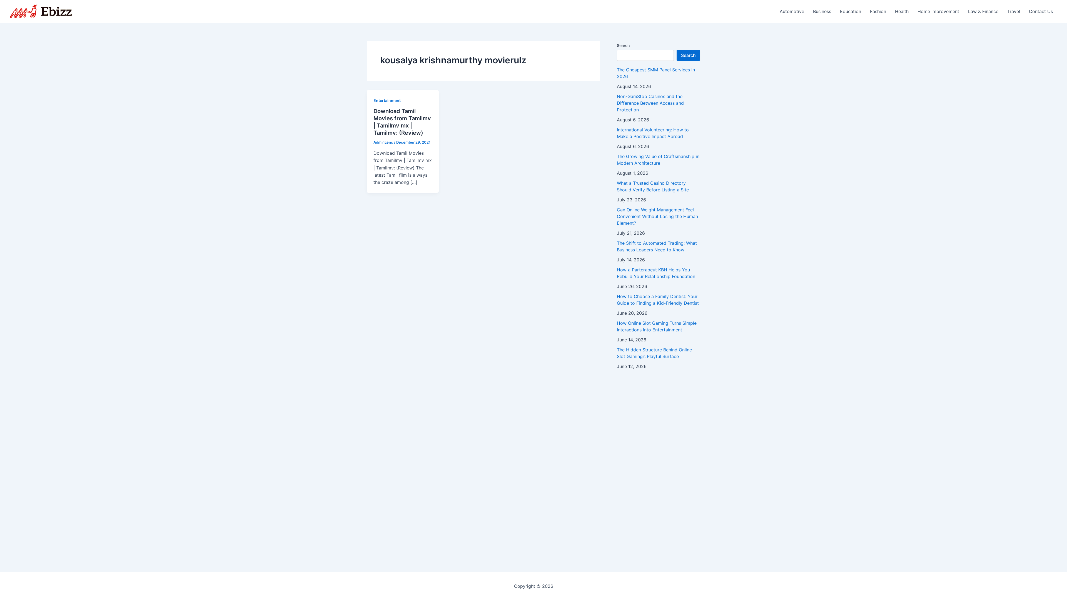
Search (623, 45)
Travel (1013, 11)
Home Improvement (938, 11)
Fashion (878, 11)
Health (902, 11)
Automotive (792, 11)
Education (850, 11)
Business (822, 11)
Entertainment (387, 100)
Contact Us (1041, 11)
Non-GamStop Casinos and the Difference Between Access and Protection (650, 103)
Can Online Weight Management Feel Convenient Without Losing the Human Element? (657, 216)
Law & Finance (983, 11)
